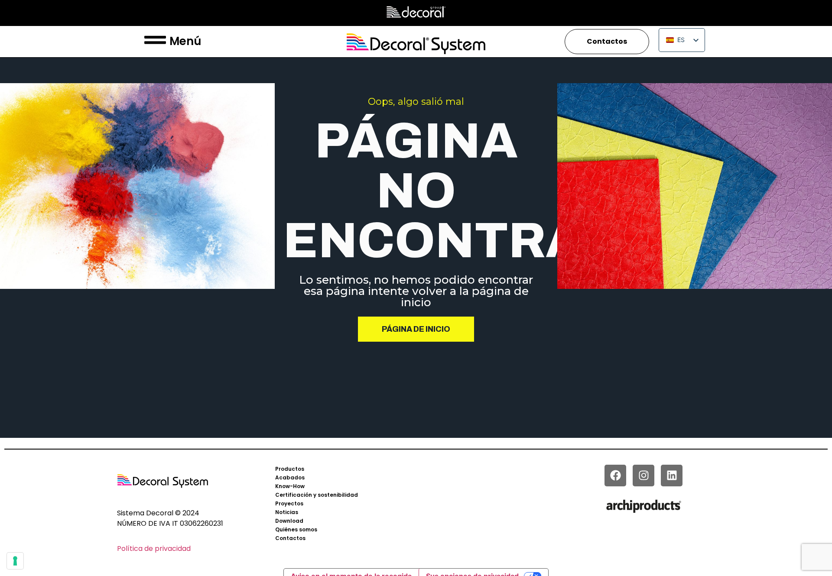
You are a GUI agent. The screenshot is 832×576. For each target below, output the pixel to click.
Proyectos (289, 503)
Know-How (290, 486)
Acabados (290, 477)
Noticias (286, 512)
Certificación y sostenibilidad (316, 494)
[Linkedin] (671, 475)
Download (289, 520)
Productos (289, 468)
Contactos (290, 538)
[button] (154, 41)
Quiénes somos (296, 529)
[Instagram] (643, 475)
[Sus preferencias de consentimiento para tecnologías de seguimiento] (15, 561)
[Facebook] (615, 475)
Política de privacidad (154, 548)
